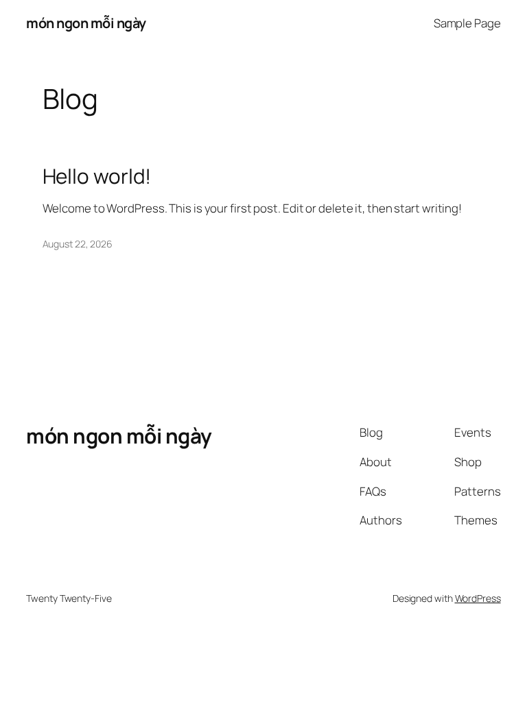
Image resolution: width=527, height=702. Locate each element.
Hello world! (97, 176)
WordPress (478, 598)
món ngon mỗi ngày (86, 23)
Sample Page (467, 23)
